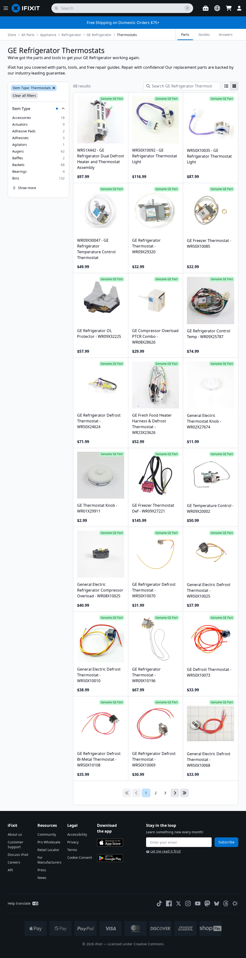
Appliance (48, 34)
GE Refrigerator (98, 34)
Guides (204, 34)
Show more (27, 187)
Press (41, 870)
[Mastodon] (207, 903)
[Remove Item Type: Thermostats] (53, 88)
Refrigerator (71, 34)
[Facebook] (169, 903)
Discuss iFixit (18, 854)
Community (46, 834)
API (10, 870)
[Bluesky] (216, 903)
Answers (226, 34)
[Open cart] (229, 8)
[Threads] (226, 903)
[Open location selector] (217, 8)
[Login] (239, 8)
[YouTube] (198, 903)
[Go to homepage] (28, 8)
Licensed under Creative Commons (136, 944)
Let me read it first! (165, 851)
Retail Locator (48, 849)
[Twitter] (178, 903)
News (41, 877)
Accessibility (77, 834)
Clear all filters (24, 95)
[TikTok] (159, 903)
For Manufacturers (49, 860)
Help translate (19, 903)
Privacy (73, 842)
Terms (72, 849)
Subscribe (226, 842)
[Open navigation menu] (6, 8)
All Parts (28, 34)
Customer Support (15, 844)
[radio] (226, 86)
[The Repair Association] (235, 903)
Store (12, 34)
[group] (230, 86)
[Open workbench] (205, 8)
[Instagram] (188, 903)
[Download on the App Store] (110, 842)
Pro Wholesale (48, 842)
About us (15, 834)
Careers (14, 862)
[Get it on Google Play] (110, 858)
